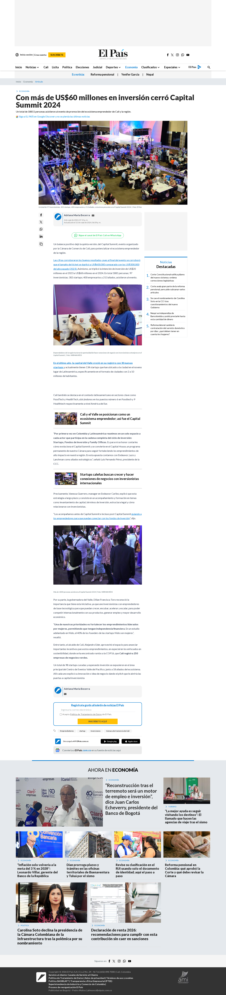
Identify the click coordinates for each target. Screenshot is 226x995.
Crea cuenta (40, 54)
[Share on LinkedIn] (41, 236)
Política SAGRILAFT (59, 981)
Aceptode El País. (87, 714)
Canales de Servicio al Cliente (83, 975)
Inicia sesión (24, 55)
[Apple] (131, 741)
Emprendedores (67, 731)
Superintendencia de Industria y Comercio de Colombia (77, 984)
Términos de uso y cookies (119, 978)
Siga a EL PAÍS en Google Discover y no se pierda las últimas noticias (54, 116)
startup (82, 731)
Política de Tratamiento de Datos (86, 714)
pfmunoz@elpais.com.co (99, 990)
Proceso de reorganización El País (66, 987)
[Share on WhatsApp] (41, 229)
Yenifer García (130, 74)
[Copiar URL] (41, 244)
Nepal (150, 74)
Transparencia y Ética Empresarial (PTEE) (91, 981)
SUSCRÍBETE (56, 54)
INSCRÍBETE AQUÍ (97, 721)
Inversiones (96, 731)
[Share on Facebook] (41, 215)
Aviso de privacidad (95, 978)
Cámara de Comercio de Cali (117, 731)
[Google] (110, 741)
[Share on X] (41, 222)
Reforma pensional (102, 74)
